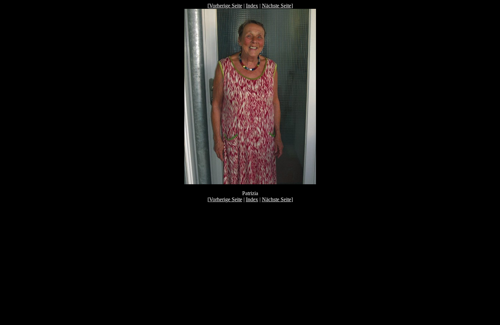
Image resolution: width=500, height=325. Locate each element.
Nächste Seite (276, 5)
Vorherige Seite (225, 5)
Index (252, 5)
